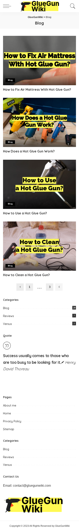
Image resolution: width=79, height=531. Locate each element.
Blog (10, 80)
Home (7, 413)
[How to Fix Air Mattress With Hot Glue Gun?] (39, 60)
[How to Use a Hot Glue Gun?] (39, 184)
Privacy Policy (12, 421)
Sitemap (8, 429)
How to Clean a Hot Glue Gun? (26, 275)
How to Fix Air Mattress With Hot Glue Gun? (37, 89)
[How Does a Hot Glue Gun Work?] (39, 122)
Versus (7, 324)
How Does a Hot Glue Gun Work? (29, 151)
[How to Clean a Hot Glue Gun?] (39, 246)
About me (9, 405)
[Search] (71, 6)
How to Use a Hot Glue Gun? (25, 213)
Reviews (8, 316)
